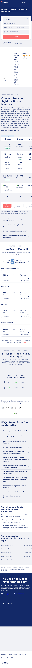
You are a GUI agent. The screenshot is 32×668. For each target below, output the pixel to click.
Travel (9, 567)
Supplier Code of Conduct (9, 658)
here (24, 342)
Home (3, 567)
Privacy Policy (23, 655)
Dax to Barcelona (6, 556)
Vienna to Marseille (7, 549)
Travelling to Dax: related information (13, 525)
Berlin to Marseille (7, 545)
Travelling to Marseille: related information (15, 528)
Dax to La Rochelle (7, 560)
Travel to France (18, 567)
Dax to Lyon (27, 556)
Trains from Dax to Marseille (11, 522)
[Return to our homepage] (4, 2)
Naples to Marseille (7, 552)
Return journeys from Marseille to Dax (14, 520)
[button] (9, 27)
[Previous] (4, 376)
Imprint (3, 655)
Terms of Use (13, 655)
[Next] (28, 261)
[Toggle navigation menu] (30, 2)
